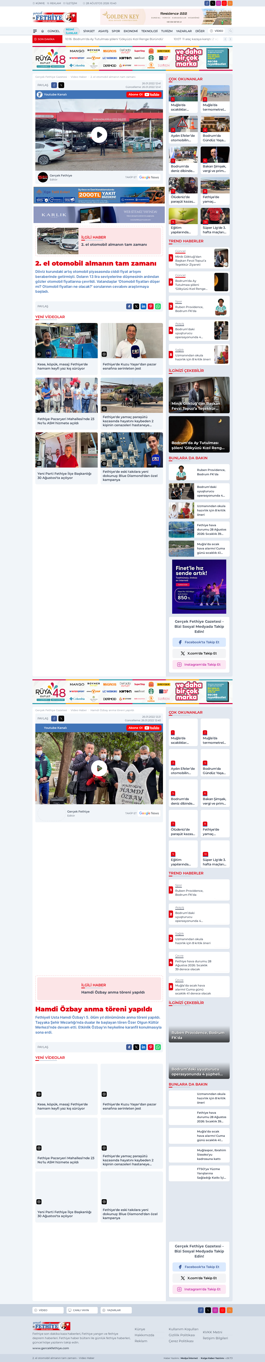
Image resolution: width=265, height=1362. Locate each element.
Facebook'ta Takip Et (202, 642)
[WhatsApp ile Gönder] (158, 306)
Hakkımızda (144, 1335)
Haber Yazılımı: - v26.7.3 (198, 1358)
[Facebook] (206, 3)
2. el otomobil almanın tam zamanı (113, 76)
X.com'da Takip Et (202, 653)
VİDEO (219, 30)
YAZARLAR (114, 1310)
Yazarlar (184, 31)
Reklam (55, 3)
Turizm (167, 31)
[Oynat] (99, 135)
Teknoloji (149, 31)
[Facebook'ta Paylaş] (54, 85)
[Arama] (230, 31)
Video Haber (79, 76)
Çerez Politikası (181, 1341)
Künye (40, 3)
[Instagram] (218, 3)
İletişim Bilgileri (215, 1338)
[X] (212, 3)
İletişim (71, 3)
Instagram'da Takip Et (202, 665)
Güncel (54, 31)
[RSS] (230, 3)
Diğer (200, 31)
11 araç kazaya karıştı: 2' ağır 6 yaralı (202, 39)
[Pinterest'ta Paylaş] (151, 306)
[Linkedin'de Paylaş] (143, 306)
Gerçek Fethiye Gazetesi (51, 76)
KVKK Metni (212, 1332)
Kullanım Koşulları (183, 1329)
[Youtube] (224, 3)
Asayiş (103, 31)
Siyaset (89, 31)
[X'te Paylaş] (61, 85)
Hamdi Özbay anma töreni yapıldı (112, 710)
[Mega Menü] (34, 31)
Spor (116, 31)
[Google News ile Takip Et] (149, 177)
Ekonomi (131, 31)
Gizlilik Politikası (182, 1335)
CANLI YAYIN (81, 1310)
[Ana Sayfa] (42, 31)
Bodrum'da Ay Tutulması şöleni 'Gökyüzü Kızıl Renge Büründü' (114, 39)
